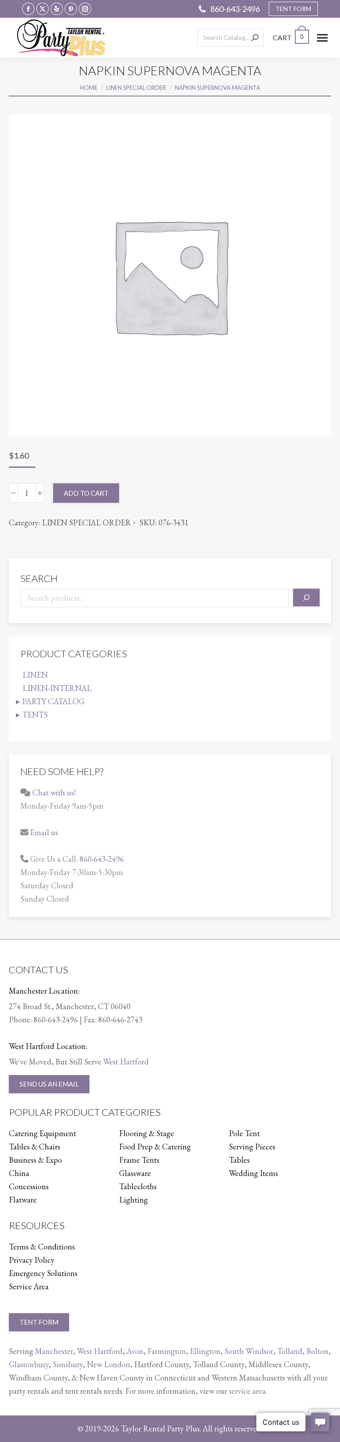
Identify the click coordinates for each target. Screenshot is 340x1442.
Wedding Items (253, 1173)
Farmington (166, 1351)
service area (247, 1391)
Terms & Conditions (42, 1247)
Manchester (54, 1351)
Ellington (205, 1351)
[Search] (255, 37)
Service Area (29, 1286)
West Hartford (126, 1061)
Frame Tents (139, 1160)
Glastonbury (29, 1364)
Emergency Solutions (43, 1273)
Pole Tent (244, 1133)
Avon (135, 1351)
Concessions (29, 1186)
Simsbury (68, 1364)
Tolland (289, 1351)
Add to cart (86, 493)
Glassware (135, 1173)
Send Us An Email (49, 1084)
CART (288, 37)
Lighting (133, 1200)
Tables (239, 1160)
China (19, 1173)
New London (108, 1364)
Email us (44, 832)
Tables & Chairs (34, 1146)
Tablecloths (138, 1186)
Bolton (317, 1351)
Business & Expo (35, 1160)
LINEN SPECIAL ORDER (86, 522)
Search (39, 578)
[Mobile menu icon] (322, 37)
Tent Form (38, 1322)
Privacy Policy (31, 1260)
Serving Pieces (252, 1146)
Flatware (23, 1200)
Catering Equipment (42, 1133)
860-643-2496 (235, 9)
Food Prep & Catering (155, 1146)
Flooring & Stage (146, 1133)
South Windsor (248, 1351)
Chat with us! (54, 792)
